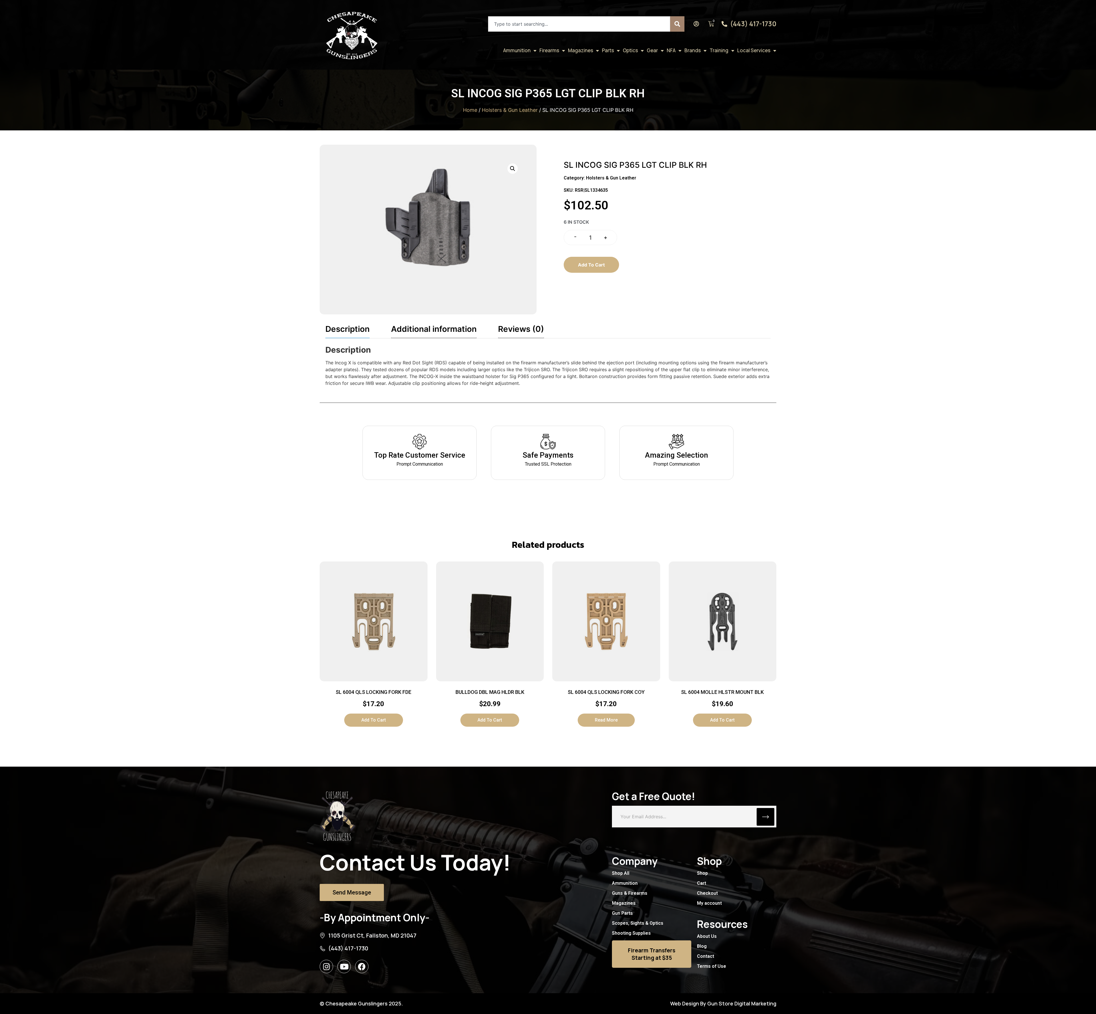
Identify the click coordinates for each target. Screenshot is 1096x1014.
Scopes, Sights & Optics (637, 923)
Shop (702, 873)
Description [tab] (347, 329)
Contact (705, 956)
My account (709, 903)
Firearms (549, 50)
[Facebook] (361, 966)
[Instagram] (326, 966)
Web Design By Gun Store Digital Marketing (723, 1003)
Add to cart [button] (373, 720)
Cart (701, 883)
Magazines (580, 50)
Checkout (707, 893)
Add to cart (591, 265)
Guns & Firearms (629, 893)
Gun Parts (622, 913)
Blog (702, 946)
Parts (608, 50)
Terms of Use (711, 966)
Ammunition (517, 50)
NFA (671, 50)
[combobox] (579, 24)
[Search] (677, 24)
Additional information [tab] (434, 329)
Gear (652, 50)
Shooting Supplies (631, 933)
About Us (707, 936)
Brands (692, 50)
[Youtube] (344, 966)
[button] (512, 168)
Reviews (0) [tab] (521, 329)
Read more (606, 720)
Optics (630, 50)
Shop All (620, 873)
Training (719, 50)
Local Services (753, 50)
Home (470, 110)
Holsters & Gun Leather (510, 110)
